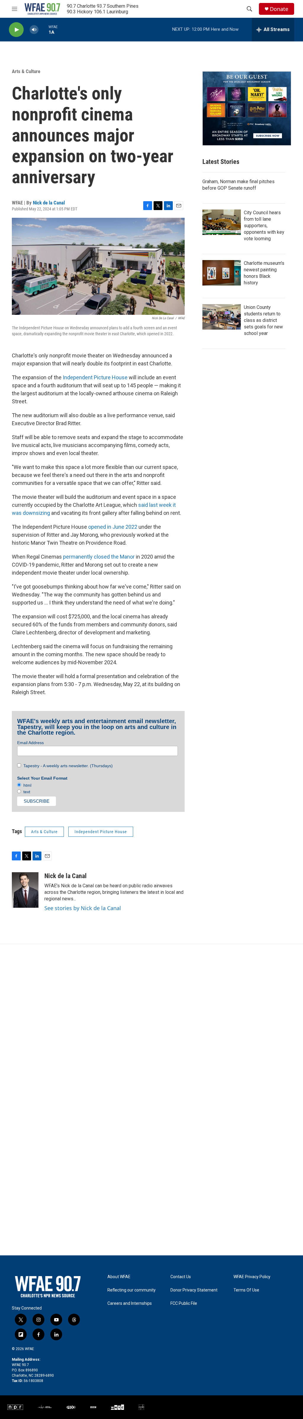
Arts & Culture (26, 71)
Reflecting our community (131, 1290)
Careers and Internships (129, 1303)
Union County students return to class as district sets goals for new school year (263, 320)
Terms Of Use (246, 1290)
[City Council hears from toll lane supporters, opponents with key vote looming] (221, 222)
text (25, 791)
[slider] (43, 29)
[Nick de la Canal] (25, 890)
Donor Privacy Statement (193, 1290)
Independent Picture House (95, 377)
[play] (16, 29)
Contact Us (180, 1277)
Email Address (30, 742)
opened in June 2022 (112, 527)
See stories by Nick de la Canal (82, 908)
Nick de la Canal (49, 203)
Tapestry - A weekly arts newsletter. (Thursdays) (67, 765)
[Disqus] (151, 1024)
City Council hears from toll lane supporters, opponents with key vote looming (264, 225)
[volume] (34, 29)
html (26, 785)
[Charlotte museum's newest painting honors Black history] (221, 273)
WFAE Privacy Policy (251, 1277)
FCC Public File (183, 1303)
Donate (279, 9)
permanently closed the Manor (99, 557)
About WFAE (118, 1277)
